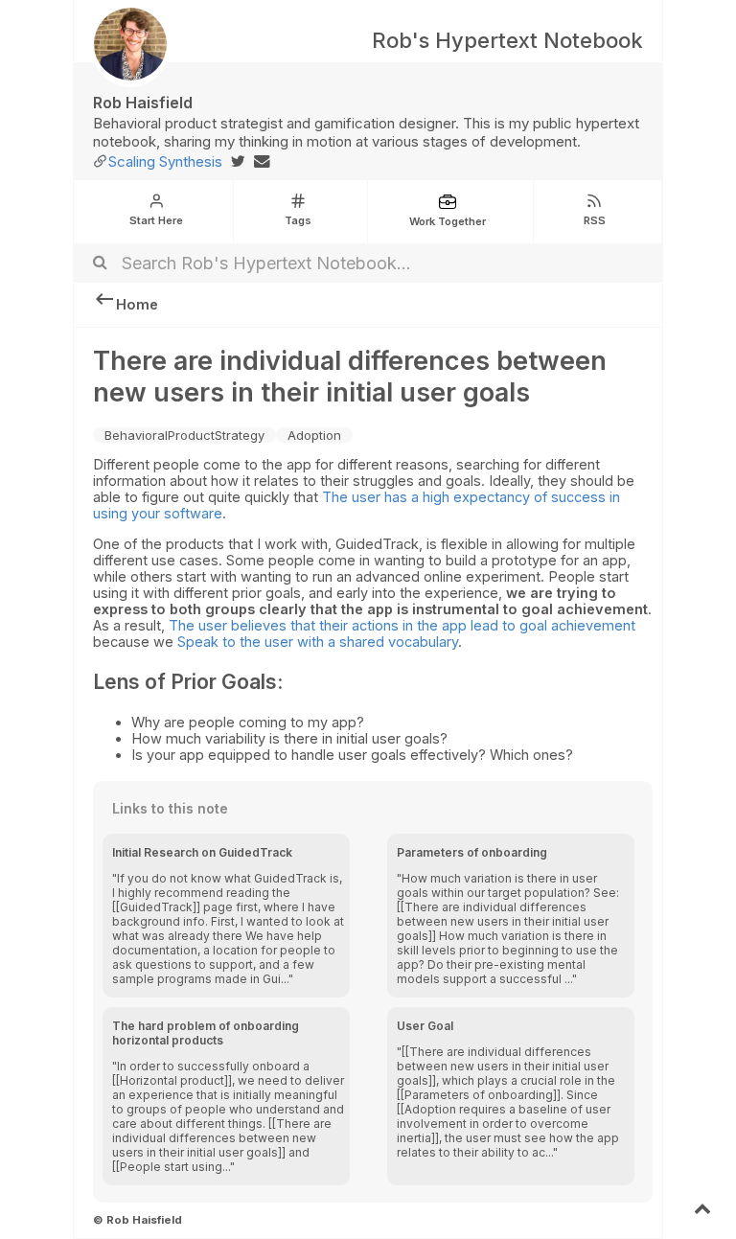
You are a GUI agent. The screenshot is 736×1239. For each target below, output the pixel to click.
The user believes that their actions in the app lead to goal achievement (402, 625)
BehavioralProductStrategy (184, 435)
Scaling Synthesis (165, 161)
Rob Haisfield (143, 102)
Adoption (314, 435)
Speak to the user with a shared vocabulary (317, 641)
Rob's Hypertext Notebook (507, 40)
